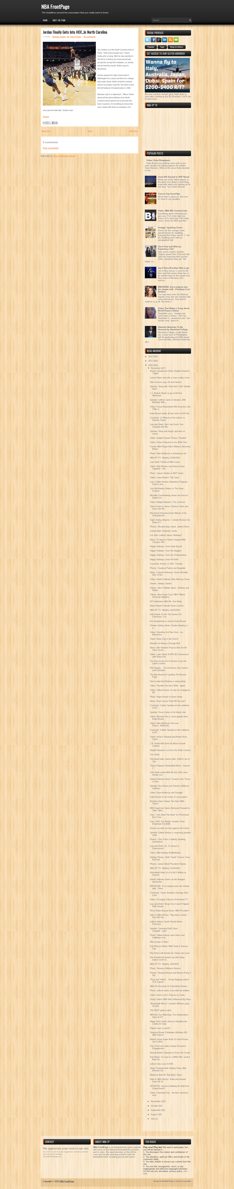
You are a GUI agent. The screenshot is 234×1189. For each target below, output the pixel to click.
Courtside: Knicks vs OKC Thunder (166, 564)
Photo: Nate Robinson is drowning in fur (168, 453)
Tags (162, 47)
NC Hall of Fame (74, 37)
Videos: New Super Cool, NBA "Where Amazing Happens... (167, 595)
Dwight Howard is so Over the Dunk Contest (170, 750)
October (155, 1106)
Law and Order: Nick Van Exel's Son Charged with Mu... (166, 425)
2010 (150, 365)
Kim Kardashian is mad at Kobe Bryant (168, 621)
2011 (150, 361)
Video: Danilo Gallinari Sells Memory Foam (170, 579)
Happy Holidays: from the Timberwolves (168, 555)
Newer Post (46, 131)
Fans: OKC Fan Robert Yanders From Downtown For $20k (167, 822)
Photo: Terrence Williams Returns (165, 968)
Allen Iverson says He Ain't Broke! (165, 382)
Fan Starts (155, 754)
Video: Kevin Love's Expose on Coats (167, 995)
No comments (90, 37)
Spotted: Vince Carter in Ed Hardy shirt (168, 712)
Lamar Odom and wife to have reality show (169, 378)
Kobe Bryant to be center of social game (168, 797)
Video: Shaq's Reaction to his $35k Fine (168, 442)
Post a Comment (50, 148)
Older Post (133, 131)
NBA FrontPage (55, 6)
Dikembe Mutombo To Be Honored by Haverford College (173, 328)
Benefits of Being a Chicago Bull (165, 643)
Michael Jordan (59, 37)
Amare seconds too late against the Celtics (170, 828)
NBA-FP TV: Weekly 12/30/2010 (165, 458)
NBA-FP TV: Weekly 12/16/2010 (165, 868)
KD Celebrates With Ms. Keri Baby (166, 601)
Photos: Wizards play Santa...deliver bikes (169, 526)
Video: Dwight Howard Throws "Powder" (168, 438)
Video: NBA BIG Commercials (172, 211)
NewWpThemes (168, 1181)
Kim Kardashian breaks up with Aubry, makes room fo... (167, 958)
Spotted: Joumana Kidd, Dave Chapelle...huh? (164, 929)
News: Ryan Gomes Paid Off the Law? (168, 701)
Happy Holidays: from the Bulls (164, 559)
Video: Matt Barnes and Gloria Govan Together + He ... (167, 467)
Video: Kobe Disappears (158, 160)
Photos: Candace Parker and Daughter (167, 568)
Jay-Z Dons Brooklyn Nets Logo (173, 268)
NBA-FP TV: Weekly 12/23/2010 (165, 610)
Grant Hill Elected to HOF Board (173, 177)
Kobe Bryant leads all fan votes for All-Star (169, 413)
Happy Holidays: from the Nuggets (166, 551)
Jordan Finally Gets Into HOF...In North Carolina (75, 32)
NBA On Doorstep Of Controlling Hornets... (169, 986)
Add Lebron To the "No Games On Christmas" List (165, 615)
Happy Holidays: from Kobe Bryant (166, 546)
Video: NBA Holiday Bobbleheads (165, 853)
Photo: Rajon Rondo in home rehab (166, 697)
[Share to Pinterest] (56, 122)
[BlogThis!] (47, 122)
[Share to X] (50, 122)
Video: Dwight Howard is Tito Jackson (167, 502)
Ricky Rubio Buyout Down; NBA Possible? (169, 910)
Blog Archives (176, 47)
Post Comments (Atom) (64, 156)
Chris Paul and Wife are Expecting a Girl (169, 247)
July (153, 1119)
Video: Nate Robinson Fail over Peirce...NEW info (164, 724)
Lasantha (187, 1181)
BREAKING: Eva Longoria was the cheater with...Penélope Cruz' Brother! (174, 289)
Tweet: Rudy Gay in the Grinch (164, 639)
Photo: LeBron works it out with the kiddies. (170, 990)
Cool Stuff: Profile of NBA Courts (165, 462)
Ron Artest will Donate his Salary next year (169, 953)
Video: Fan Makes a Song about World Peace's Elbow (173, 309)
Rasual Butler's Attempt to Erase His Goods (170, 1053)
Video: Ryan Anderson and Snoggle (166, 792)
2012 (150, 356)
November (156, 1101)
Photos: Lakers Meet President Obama (168, 864)
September (156, 1110)
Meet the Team (59, 20)
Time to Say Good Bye (169, 194)
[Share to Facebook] (53, 122)
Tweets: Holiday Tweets (161, 583)
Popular (150, 47)
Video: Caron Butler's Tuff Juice (164, 477)
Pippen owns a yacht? (160, 1028)
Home (45, 20)
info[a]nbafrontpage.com (52, 1156)
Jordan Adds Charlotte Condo (163, 531)
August (154, 1114)
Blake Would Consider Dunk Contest (167, 606)
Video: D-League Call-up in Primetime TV (169, 899)
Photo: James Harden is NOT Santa (166, 473)
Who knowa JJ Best (159, 942)
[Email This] (44, 122)
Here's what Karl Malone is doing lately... (168, 681)
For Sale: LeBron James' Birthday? (166, 535)
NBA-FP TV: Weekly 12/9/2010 (164, 964)
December (156, 368)
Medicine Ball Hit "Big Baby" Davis (166, 1075)
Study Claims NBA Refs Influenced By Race (170, 999)
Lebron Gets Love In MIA (161, 1064)
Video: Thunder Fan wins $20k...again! (167, 685)
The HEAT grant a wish (160, 1010)
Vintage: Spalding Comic (170, 227)
